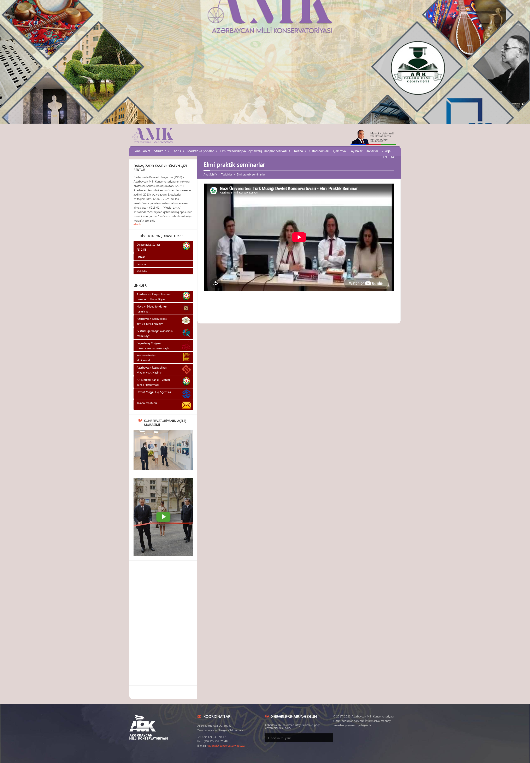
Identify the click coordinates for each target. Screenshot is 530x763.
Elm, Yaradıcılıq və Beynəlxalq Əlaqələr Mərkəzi (253, 151)
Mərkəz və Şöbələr (200, 151)
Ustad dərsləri (319, 151)
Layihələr (356, 151)
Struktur (160, 151)
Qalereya (339, 151)
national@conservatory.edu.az (226, 745)
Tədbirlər (226, 174)
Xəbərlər (372, 151)
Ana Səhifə (142, 151)
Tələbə (298, 151)
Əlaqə (386, 151)
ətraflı (137, 224)
